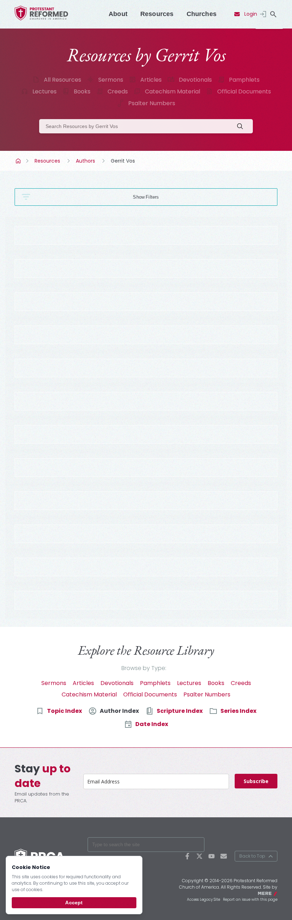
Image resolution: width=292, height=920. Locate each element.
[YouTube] (211, 856)
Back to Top (252, 856)
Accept (74, 902)
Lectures (44, 91)
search (273, 14)
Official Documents (244, 91)
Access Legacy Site (203, 899)
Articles (151, 80)
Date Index (151, 724)
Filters (152, 197)
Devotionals (195, 80)
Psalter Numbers (151, 103)
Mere (273, 893)
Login (250, 13)
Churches (202, 13)
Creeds (118, 91)
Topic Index (64, 711)
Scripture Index (180, 711)
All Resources (62, 80)
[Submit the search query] (242, 126)
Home (19, 161)
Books (82, 91)
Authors (85, 160)
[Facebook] (187, 856)
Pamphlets (244, 80)
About (118, 13)
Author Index (119, 711)
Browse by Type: (143, 668)
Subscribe (256, 781)
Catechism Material (172, 91)
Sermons (110, 80)
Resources (157, 13)
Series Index (238, 711)
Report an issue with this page (250, 899)
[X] (199, 856)
